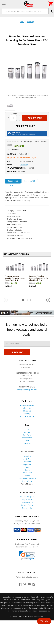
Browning (27, 456)
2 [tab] (27, 300)
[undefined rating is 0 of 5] (13, 141)
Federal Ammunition (27, 478)
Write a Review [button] (40, 141)
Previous (6, 300)
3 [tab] (31, 300)
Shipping (27, 411)
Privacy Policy (27, 505)
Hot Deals (27, 443)
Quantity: (14, 113)
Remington (27, 481)
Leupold (27, 475)
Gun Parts (27, 435)
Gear (27, 440)
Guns (27, 429)
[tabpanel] (15, 277)
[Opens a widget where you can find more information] (44, 621)
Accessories (27, 438)
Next (48, 300)
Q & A (13, 186)
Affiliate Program (27, 416)
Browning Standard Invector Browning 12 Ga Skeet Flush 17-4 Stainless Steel (38, 279)
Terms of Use (27, 502)
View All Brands (27, 484)
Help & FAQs (27, 499)
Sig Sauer (27, 464)
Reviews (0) (29, 181)
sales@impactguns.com (27, 390)
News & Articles (27, 405)
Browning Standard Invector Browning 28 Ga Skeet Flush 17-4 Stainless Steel (15, 279)
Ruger (27, 467)
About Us (27, 408)
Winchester (27, 473)
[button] (27, 555)
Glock (27, 470)
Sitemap (27, 414)
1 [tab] (23, 300)
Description (13, 181)
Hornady (27, 462)
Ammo (27, 432)
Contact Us (27, 508)
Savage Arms (27, 459)
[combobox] (25, 11)
